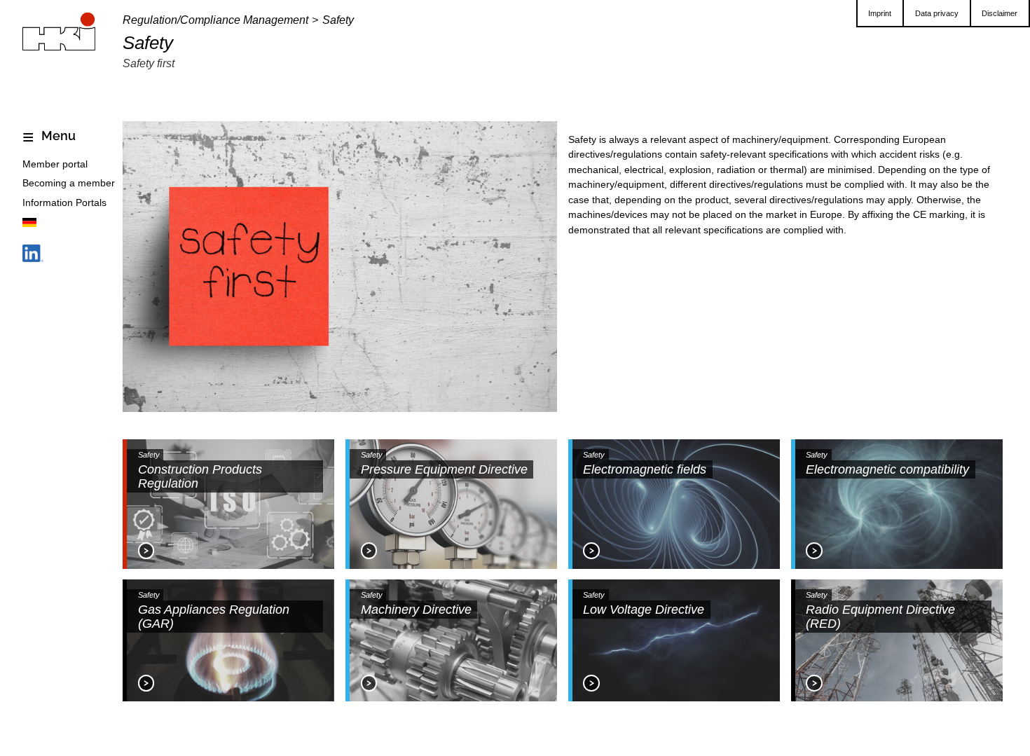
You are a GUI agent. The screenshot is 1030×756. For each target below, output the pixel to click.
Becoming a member (68, 182)
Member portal (55, 164)
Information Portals (64, 202)
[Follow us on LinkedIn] (32, 256)
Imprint (879, 13)
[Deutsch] (29, 224)
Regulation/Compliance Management (215, 20)
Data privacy (937, 13)
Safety (337, 20)
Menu (57, 136)
